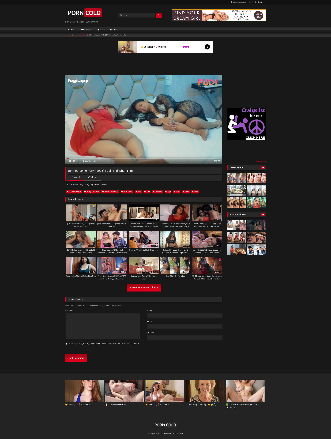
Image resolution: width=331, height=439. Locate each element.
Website (150, 333)
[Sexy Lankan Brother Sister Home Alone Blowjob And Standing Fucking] (236, 249)
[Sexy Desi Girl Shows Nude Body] (236, 190)
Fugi (169, 192)
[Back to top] (323, 431)
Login (251, 2)
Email (150, 322)
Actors (114, 30)
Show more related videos (143, 287)
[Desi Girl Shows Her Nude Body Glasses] (256, 178)
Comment (69, 311)
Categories (87, 30)
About (77, 177)
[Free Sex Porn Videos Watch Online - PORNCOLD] (84, 13)
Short (196, 192)
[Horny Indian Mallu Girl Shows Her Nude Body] (236, 225)
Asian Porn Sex (80, 35)
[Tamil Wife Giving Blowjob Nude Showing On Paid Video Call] (256, 202)
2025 (139, 192)
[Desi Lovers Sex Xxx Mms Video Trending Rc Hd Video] (256, 249)
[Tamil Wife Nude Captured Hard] (236, 202)
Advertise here (261, 161)
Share (94, 177)
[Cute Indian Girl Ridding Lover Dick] (236, 178)
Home (72, 30)
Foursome (158, 192)
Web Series (128, 192)
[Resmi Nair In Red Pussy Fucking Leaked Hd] (236, 237)
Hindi (178, 192)
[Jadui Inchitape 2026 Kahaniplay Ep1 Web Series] (256, 225)
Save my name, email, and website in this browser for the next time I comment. (104, 344)
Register (261, 2)
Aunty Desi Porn (93, 192)
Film (148, 192)
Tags (102, 30)
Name (150, 311)
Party (187, 192)
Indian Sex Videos (111, 192)
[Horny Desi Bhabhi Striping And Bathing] (256, 190)
